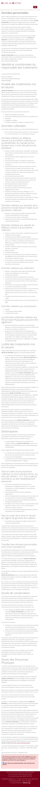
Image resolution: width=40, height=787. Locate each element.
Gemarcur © (34, 779)
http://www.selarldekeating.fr (22, 743)
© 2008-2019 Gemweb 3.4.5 (8, 779)
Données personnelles (15, 781)
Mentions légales (26, 781)
